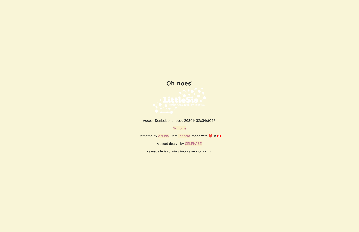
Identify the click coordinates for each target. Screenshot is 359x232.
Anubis (163, 136)
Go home (179, 128)
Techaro (184, 136)
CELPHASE (193, 143)
